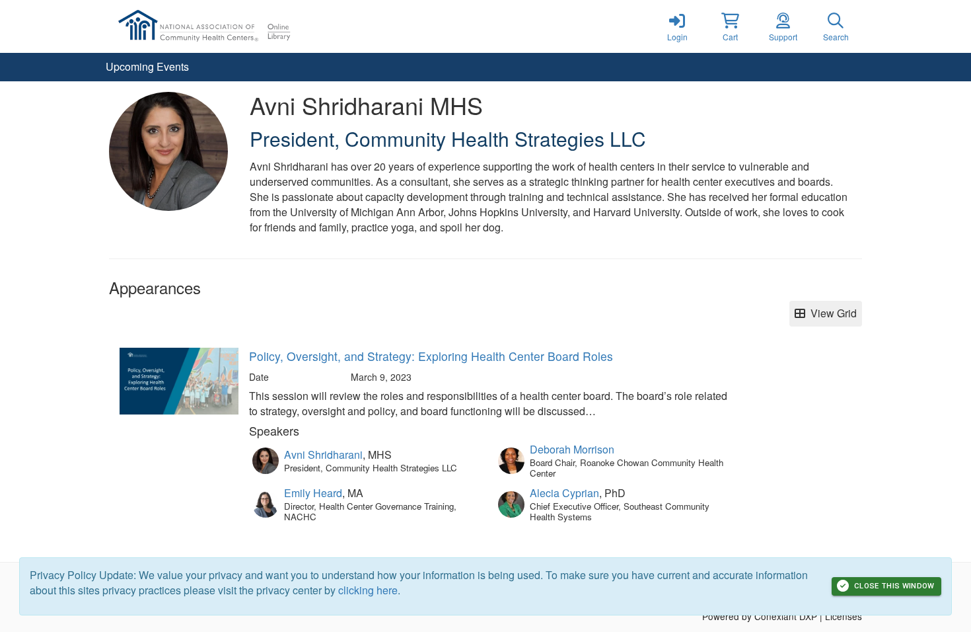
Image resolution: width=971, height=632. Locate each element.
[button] (729, 26)
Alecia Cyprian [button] (564, 492)
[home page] (234, 26)
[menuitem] (147, 67)
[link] (677, 26)
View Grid (831, 313)
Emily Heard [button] (313, 492)
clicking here (368, 590)
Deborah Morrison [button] (572, 449)
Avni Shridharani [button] (323, 454)
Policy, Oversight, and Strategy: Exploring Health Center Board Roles (431, 356)
